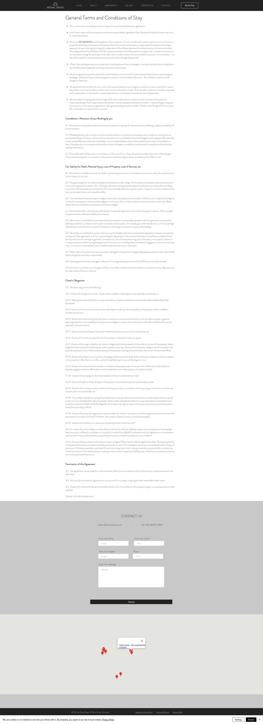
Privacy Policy (108, 719)
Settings (238, 719)
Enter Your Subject (107, 551)
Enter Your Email (141, 539)
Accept (251, 719)
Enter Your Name (106, 539)
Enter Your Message (107, 564)
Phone (136, 551)
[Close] (259, 719)
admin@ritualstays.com (83, 496)
